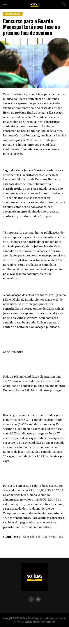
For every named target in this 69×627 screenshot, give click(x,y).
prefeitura (56, 537)
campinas (29, 537)
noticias (42, 537)
